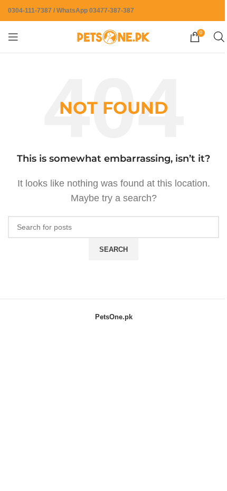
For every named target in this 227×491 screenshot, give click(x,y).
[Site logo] (113, 36)
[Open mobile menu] (13, 36)
